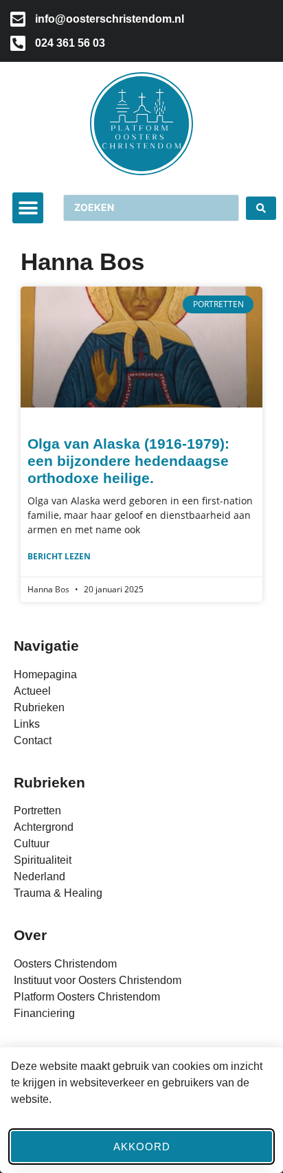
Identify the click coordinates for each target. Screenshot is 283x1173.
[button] (27, 207)
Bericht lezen (59, 556)
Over (30, 935)
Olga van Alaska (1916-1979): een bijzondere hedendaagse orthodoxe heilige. (128, 461)
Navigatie (46, 645)
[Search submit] (261, 208)
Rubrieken (49, 782)
